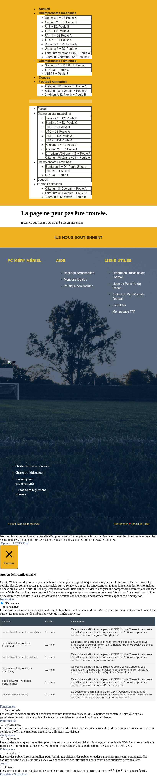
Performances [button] (8, 720)
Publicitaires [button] (7, 749)
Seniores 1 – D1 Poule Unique (65, 65)
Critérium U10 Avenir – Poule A (66, 86)
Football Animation (53, 82)
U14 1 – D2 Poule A (58, 35)
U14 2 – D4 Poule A (58, 40)
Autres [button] (4, 763)
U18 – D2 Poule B (57, 26)
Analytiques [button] (7, 735)
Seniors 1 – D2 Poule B (61, 18)
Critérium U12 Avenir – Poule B (65, 94)
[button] (60, 101)
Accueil (44, 9)
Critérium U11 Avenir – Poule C (66, 91)
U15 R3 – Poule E (56, 74)
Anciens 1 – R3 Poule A (61, 44)
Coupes (44, 77)
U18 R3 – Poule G (57, 70)
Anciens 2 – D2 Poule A (61, 49)
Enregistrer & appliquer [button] (14, 774)
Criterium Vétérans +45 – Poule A (67, 53)
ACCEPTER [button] (20, 543)
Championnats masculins (57, 13)
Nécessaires (12, 603)
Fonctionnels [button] (8, 706)
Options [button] (6, 543)
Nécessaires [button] (7, 599)
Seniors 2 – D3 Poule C (61, 22)
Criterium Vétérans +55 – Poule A (67, 57)
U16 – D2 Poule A (57, 31)
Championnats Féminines (57, 61)
